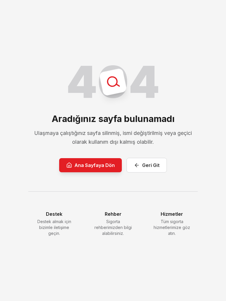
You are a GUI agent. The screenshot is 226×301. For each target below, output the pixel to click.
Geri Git (150, 165)
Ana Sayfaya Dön (94, 165)
